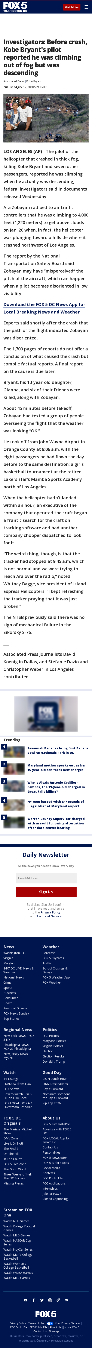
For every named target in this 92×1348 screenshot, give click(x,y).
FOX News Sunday (16, 1013)
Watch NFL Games (16, 1221)
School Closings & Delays (55, 970)
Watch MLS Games (16, 1278)
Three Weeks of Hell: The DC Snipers (17, 1176)
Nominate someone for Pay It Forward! (57, 1096)
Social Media (51, 1168)
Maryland (9, 963)
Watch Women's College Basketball (16, 1265)
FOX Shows (11, 1089)
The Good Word (14, 1169)
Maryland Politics (54, 1041)
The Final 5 (11, 1149)
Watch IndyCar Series (18, 1249)
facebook (33, 1300)
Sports (7, 988)
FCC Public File (53, 1178)
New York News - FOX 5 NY (18, 1038)
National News (13, 977)
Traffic (47, 963)
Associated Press (13, 81)
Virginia (8, 958)
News (8, 946)
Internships (50, 1188)
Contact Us (50, 1147)
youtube (25, 1300)
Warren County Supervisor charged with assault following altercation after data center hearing (56, 823)
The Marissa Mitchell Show (17, 1131)
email (66, 1300)
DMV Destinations (55, 1084)
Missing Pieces (13, 1183)
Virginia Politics (53, 1046)
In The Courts (12, 1159)
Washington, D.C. (15, 953)
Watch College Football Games (19, 1228)
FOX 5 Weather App (56, 977)
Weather (51, 946)
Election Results (53, 1056)
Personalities (51, 1152)
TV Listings (10, 1079)
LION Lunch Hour (55, 1079)
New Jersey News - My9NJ (16, 1056)
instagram (50, 1300)
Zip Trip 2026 (52, 1103)
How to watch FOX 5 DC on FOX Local (17, 1096)
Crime (7, 982)
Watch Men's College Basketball (18, 1256)
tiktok (58, 1300)
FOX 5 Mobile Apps (56, 1163)
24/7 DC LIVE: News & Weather (18, 970)
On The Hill (11, 1154)
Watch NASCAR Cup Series (17, 1242)
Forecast (49, 953)
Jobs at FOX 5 (52, 1194)
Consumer (10, 998)
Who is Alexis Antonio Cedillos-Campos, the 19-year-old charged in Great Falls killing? (56, 787)
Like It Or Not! (13, 1143)
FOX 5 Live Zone (14, 1164)
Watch (9, 1072)
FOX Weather (52, 982)
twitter (42, 1300)
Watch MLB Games (16, 1235)
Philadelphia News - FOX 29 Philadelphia (17, 1047)
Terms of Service (48, 916)
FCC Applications (54, 1183)
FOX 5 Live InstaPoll (56, 1124)
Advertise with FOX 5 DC (57, 1131)
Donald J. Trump (54, 1061)
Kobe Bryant (33, 81)
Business (9, 993)
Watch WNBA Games (18, 1273)
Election (48, 1051)
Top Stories (11, 1018)
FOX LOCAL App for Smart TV (56, 1140)
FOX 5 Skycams (53, 958)
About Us (51, 1118)
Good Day (52, 1072)
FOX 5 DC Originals (12, 1120)
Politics (50, 1029)
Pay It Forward (53, 1089)
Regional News (17, 1029)
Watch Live (72, 7)
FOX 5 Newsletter (55, 1158)
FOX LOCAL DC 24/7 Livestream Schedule (17, 1105)
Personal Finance (15, 1008)
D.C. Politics (51, 1036)
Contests (49, 1173)
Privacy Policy (51, 912)
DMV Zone (10, 1138)
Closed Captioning (55, 1199)
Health (7, 1003)
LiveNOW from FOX (17, 1084)
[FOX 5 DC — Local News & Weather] (15, 7)
